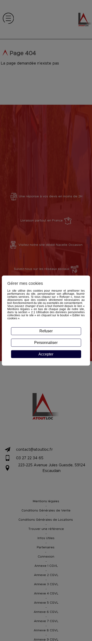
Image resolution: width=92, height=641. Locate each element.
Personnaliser (46, 343)
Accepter (45, 354)
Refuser (46, 331)
